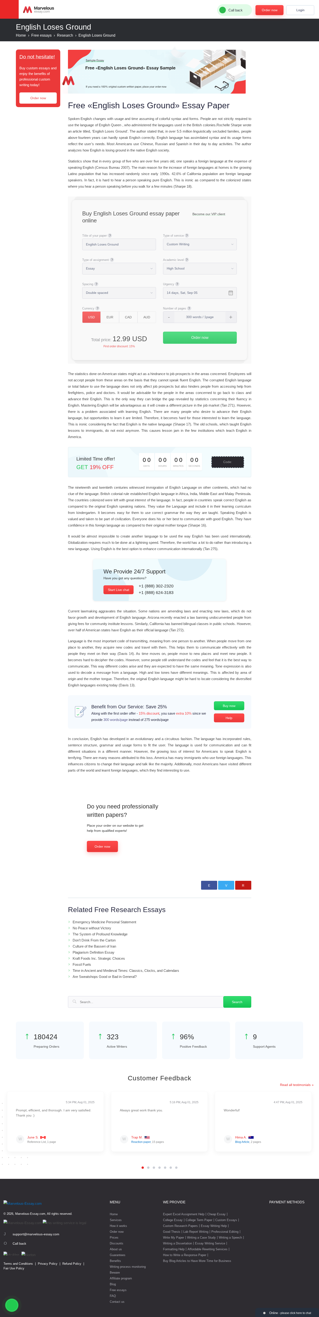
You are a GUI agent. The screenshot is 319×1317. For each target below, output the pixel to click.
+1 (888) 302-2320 (156, 586)
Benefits (115, 1261)
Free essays (118, 1290)
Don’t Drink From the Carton (94, 940)
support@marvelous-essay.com (36, 1234)
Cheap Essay (216, 1214)
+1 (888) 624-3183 (156, 592)
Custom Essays (226, 1220)
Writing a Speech (230, 1237)
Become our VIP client (208, 214)
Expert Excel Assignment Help (183, 1214)
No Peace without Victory (92, 928)
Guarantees (117, 1255)
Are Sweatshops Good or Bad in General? (105, 977)
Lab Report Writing (195, 1231)
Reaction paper (141, 1142)
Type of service (173, 235)
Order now (269, 10)
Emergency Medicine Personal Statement (104, 922)
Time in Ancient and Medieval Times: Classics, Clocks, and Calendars (126, 971)
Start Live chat (118, 590)
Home (114, 1214)
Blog (113, 1284)
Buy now (229, 706)
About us (116, 1249)
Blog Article (242, 1142)
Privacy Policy (47, 1263)
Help (229, 718)
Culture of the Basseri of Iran (94, 946)
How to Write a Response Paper (184, 1255)
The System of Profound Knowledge (100, 934)
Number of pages (174, 308)
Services (116, 1220)
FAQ (113, 1296)
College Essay (173, 1220)
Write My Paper (173, 1237)
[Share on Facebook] (209, 885)
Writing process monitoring (128, 1266)
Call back (19, 1243)
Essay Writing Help (214, 1226)
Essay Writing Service (210, 1243)
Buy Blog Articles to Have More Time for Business (197, 1261)
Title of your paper (94, 235)
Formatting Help (173, 1249)
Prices (114, 1237)
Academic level (173, 259)
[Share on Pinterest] (243, 885)
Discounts (116, 1243)
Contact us (117, 1301)
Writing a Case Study (201, 1237)
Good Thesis (171, 1231)
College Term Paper (199, 1220)
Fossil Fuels (82, 964)
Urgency (168, 284)
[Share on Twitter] (226, 885)
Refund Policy (71, 1263)
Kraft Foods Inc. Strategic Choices (99, 958)
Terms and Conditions (18, 1263)
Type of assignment (95, 259)
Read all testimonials (295, 1085)
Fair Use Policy (14, 1268)
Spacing (87, 284)
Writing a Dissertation (177, 1243)
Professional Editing (224, 1231)
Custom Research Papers (180, 1226)
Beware (115, 1272)
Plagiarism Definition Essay (93, 952)
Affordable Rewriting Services (207, 1249)
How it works (118, 1226)
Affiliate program (121, 1278)
